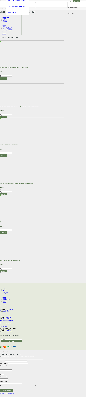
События (4, 298)
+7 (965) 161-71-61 (8, 317)
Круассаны (5, 19)
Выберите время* (4, 381)
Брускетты (5, 21)
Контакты (5, 301)
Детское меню (6, 17)
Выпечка (4, 33)
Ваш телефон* (3, 363)
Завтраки (4, 18)
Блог (4, 303)
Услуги (4, 297)
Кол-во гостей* (3, 365)
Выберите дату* (3, 376)
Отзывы (4, 290)
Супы (4, 26)
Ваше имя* (2, 361)
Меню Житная (6, 293)
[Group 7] (7, 18)
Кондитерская (5, 295)
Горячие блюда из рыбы (8, 28)
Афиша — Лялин (6, 299)
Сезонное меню (6, 15)
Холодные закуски (7, 22)
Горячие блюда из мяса (7, 30)
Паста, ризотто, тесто (7, 27)
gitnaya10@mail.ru (6, 311)
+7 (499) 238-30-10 (9, 309)
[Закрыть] (0, 272)
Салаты (4, 25)
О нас (4, 288)
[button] (3, 78)
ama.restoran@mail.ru (7, 331)
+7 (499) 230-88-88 (4, 310)
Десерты (4, 34)
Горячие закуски (6, 23)
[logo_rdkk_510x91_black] (51, 7)
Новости (4, 302)
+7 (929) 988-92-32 (8, 330)
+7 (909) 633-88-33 (8, 323)
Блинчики (5, 20)
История (4, 289)
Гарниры (4, 31)
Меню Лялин (5, 292)
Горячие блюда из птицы (8, 29)
